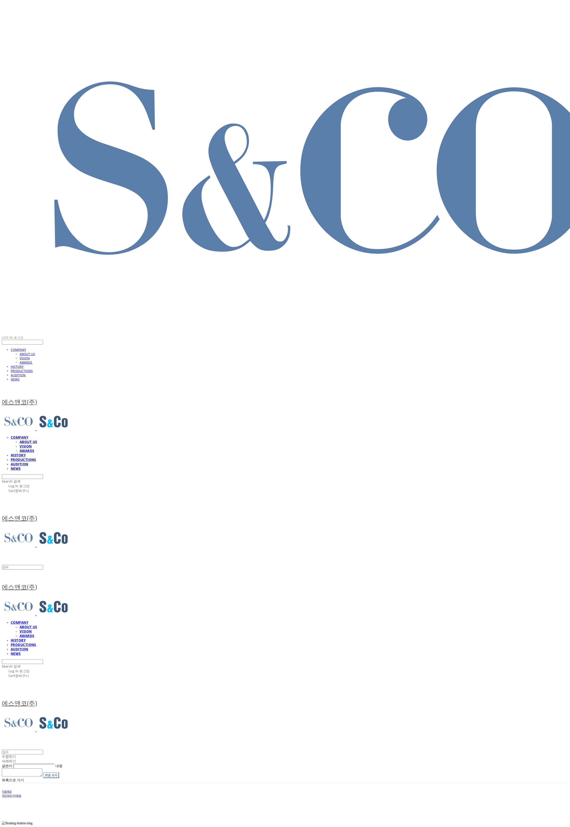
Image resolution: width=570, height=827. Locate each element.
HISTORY (17, 367)
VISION (25, 358)
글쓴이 (7, 766)
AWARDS (26, 362)
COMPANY (18, 350)
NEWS (15, 379)
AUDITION (18, 375)
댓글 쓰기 (51, 775)
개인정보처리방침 (11, 795)
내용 (59, 766)
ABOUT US (27, 354)
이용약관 (7, 791)
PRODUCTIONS (22, 371)
